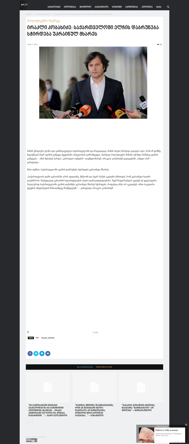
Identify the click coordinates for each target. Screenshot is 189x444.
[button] (166, 7)
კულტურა (147, 7)
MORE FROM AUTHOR (104, 367)
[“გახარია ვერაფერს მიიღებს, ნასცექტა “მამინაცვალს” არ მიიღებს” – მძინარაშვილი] (141, 387)
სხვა (158, 7)
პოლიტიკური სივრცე (42, 14)
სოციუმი (117, 7)
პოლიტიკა (70, 7)
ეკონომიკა (131, 7)
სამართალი (101, 7)
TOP (37, 338)
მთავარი (29, 14)
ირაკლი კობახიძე (47, 338)
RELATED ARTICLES (85, 367)
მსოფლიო (85, 7)
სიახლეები (54, 7)
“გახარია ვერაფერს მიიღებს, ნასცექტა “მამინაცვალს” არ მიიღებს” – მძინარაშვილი (138, 408)
